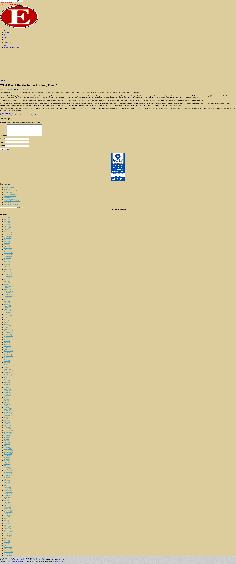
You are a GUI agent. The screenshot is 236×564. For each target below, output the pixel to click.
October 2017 (8, 394)
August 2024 (7, 258)
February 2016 (8, 427)
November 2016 (8, 412)
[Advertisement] (118, 65)
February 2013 (8, 487)
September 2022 (8, 296)
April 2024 (7, 264)
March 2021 (7, 326)
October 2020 (8, 334)
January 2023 (8, 289)
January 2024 (8, 269)
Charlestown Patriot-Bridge (12, 191)
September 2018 (8, 376)
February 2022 (8, 307)
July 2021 (6, 319)
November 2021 (8, 312)
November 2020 (8, 332)
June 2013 (7, 480)
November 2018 (8, 372)
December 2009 (8, 550)
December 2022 (8, 291)
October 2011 (8, 513)
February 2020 (8, 347)
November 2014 (8, 452)
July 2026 (6, 219)
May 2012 (7, 502)
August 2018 (7, 377)
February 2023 (8, 288)
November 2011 (8, 512)
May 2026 (7, 223)
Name (2, 139)
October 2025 (8, 234)
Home (5, 31)
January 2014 (8, 469)
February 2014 (8, 467)
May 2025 (7, 243)
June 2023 (7, 281)
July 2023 (6, 279)
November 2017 (8, 392)
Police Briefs (7, 37)
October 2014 (8, 454)
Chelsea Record (8, 192)
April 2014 (7, 464)
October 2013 (8, 474)
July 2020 (6, 339)
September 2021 (8, 316)
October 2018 (8, 374)
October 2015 (8, 434)
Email (2, 142)
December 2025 (8, 231)
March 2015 (7, 445)
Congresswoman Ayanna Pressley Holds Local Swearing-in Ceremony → (21, 115)
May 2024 (7, 263)
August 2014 (7, 457)
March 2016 (7, 425)
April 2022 (7, 304)
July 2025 (6, 239)
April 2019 (7, 364)
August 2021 (7, 317)
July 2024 (6, 259)
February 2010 (8, 547)
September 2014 (8, 455)
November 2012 (8, 492)
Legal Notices (8, 42)
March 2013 (7, 485)
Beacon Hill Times (9, 187)
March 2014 (7, 465)
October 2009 (8, 553)
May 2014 (7, 462)
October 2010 (8, 533)
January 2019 (8, 369)
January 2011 (7, 528)
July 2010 (6, 538)
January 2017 (8, 409)
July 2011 (6, 518)
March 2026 (7, 226)
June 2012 (7, 500)
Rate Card (7, 46)
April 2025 (7, 244)
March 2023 (7, 286)
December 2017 (8, 391)
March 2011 (7, 525)
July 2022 (6, 299)
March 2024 (7, 266)
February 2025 (8, 248)
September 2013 (8, 475)
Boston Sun (7, 189)
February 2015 (8, 447)
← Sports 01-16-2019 (6, 113)
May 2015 (7, 442)
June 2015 (7, 440)
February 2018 (8, 387)
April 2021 (7, 324)
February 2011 (8, 527)
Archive (6, 41)
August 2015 (7, 437)
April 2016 (7, 424)
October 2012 (8, 494)
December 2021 (8, 311)
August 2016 (7, 417)
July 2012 (6, 498)
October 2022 (8, 294)
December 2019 (8, 351)
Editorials (6, 32)
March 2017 (7, 405)
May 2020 (7, 342)
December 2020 (8, 331)
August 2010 (7, 537)
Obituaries (7, 36)
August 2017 (7, 397)
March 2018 (7, 386)
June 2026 (7, 221)
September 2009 (8, 555)
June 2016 (7, 420)
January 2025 (8, 249)
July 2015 (6, 439)
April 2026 (7, 224)
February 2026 (8, 228)
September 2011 (8, 515)
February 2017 (8, 407)
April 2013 (7, 484)
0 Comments (28, 89)
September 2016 (8, 415)
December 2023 (8, 271)
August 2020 (7, 337)
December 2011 (8, 510)
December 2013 (8, 470)
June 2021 (7, 321)
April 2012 (7, 503)
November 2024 (8, 253)
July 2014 (6, 459)
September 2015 (8, 435)
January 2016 (8, 429)
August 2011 (7, 517)
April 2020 (7, 344)
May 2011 (7, 522)
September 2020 (8, 336)
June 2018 (7, 381)
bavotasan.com (59, 561)
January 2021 (8, 329)
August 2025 (7, 238)
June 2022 (7, 301)
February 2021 (8, 327)
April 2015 (7, 444)
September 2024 (8, 256)
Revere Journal (8, 202)
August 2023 (7, 278)
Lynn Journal (7, 197)
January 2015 (8, 449)
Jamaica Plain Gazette (10, 196)
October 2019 (8, 354)
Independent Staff (7, 89)
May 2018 (7, 382)
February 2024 (8, 268)
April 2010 (7, 543)
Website (2, 145)
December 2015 (8, 430)
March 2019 (7, 366)
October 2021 (8, 314)
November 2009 (8, 552)
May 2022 (7, 302)
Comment (3, 135)
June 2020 (7, 341)
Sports (5, 39)
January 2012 (8, 508)
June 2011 (7, 520)
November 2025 (8, 233)
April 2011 (7, 523)
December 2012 (8, 490)
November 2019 (8, 352)
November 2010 (8, 532)
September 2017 (8, 395)
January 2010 (8, 548)
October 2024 (8, 254)
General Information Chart (11, 47)
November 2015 (8, 432)
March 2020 (7, 346)
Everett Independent (6, 3)
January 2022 (8, 309)
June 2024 (7, 261)
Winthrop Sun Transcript (11, 204)
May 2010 (7, 542)
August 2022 (7, 297)
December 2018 (8, 371)
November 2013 (8, 472)
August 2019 (7, 357)
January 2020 (8, 349)
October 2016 (8, 414)
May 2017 (7, 402)
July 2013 (6, 479)
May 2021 (7, 322)
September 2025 (8, 236)
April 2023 (7, 284)
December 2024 (8, 251)
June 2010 (7, 540)
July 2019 (6, 359)
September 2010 (8, 535)
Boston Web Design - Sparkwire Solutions (29, 560)
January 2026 (8, 229)
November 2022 (8, 292)
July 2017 (6, 399)
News (5, 34)
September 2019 (8, 356)
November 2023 (8, 273)
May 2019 (7, 362)
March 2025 (7, 246)
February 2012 (8, 507)
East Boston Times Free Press (12, 194)
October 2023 (8, 274)
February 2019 (8, 367)
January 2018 (8, 389)
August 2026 (7, 218)
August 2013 (7, 477)
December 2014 (8, 450)
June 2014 (7, 460)
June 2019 (7, 361)
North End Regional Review (12, 201)
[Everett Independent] (19, 28)
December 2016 (8, 410)
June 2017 (7, 400)
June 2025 (7, 241)
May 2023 (7, 283)
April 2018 (7, 384)
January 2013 (8, 489)
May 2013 (7, 482)
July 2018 (6, 379)
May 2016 (7, 422)
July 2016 (6, 419)
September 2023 (8, 276)
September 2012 (8, 495)
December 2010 (8, 530)
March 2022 (7, 306)
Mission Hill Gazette (10, 199)
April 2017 (7, 404)
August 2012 (7, 497)
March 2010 (7, 545)
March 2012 (7, 505)
